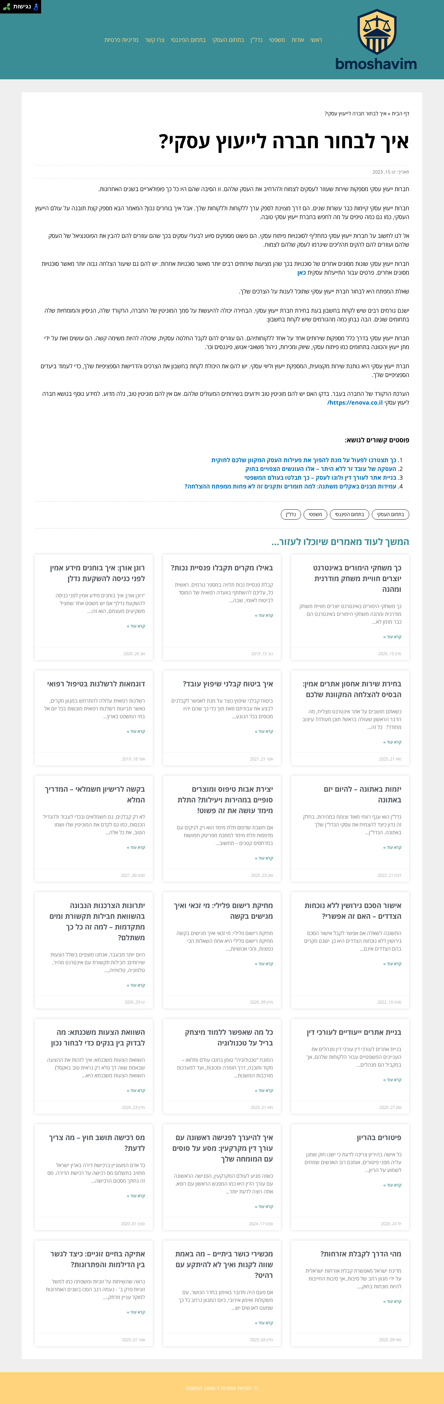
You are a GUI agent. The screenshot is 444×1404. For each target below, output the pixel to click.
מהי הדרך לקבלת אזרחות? (360, 1253)
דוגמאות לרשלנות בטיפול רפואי (96, 683)
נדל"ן (257, 40)
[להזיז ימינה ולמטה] (8, 8)
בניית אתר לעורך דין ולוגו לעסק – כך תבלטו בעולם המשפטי (320, 477)
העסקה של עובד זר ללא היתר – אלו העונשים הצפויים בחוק (320, 469)
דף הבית (400, 113)
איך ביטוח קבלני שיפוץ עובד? (228, 683)
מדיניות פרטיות (121, 40)
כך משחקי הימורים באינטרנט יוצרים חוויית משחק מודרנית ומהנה (357, 578)
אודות (298, 40)
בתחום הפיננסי (188, 40)
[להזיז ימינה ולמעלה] (8, 5)
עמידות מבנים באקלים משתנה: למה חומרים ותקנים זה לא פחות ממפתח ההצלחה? (290, 486)
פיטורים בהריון (379, 1137)
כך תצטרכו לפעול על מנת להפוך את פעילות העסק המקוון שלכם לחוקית (303, 460)
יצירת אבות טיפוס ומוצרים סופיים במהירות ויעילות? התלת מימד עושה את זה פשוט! (225, 799)
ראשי (316, 40)
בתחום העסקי (228, 40)
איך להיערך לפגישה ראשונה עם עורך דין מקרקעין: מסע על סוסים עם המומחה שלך (222, 1148)
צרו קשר (154, 40)
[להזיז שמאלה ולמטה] (5, 8)
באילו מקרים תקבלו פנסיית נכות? (222, 567)
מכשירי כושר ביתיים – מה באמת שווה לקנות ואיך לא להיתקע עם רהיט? (224, 1264)
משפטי (277, 40)
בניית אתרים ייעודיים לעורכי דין (354, 1032)
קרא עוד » (392, 637)
